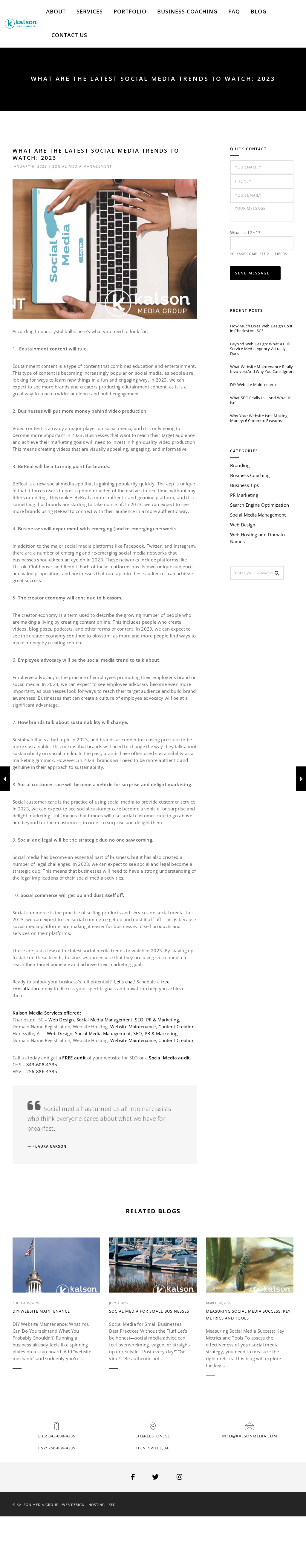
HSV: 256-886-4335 (56, 1448)
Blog (259, 11)
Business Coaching (187, 11)
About (56, 11)
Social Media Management (82, 166)
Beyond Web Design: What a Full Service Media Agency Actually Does (260, 348)
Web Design (61, 1020)
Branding (240, 465)
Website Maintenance (133, 1026)
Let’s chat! (124, 982)
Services (89, 11)
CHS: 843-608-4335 (56, 1436)
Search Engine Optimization (259, 505)
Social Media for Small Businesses (149, 1311)
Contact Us (69, 35)
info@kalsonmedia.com (249, 1436)
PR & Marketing (162, 1020)
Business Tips (244, 485)
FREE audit (74, 1058)
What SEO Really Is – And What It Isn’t (260, 400)
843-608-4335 (41, 1065)
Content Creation (176, 1026)
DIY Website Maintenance (254, 384)
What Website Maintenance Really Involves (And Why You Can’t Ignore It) (262, 369)
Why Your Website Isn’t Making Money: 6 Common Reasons (259, 418)
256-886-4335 (41, 1071)
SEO (139, 1020)
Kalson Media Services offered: (47, 1013)
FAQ (234, 11)
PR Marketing (244, 495)
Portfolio (130, 11)
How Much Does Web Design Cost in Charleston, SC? (261, 328)
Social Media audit (169, 1058)
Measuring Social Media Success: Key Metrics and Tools (248, 1314)
